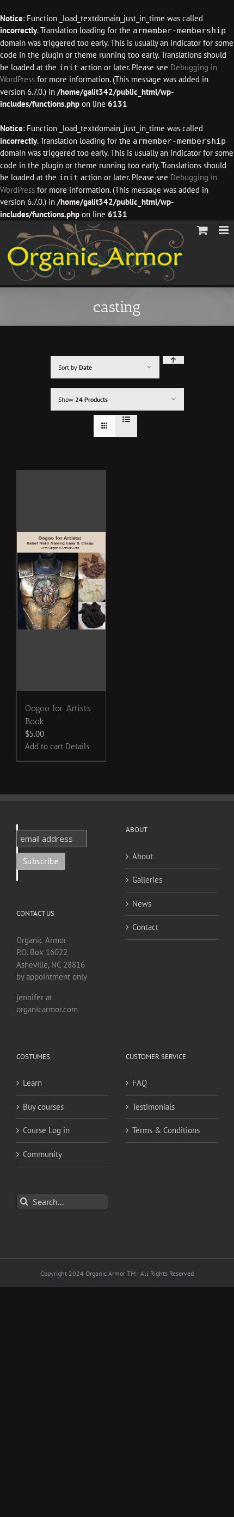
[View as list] (126, 419)
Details (77, 746)
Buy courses (43, 1107)
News (141, 903)
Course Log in (46, 1130)
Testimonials (153, 1107)
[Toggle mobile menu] (224, 230)
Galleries (147, 879)
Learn (32, 1083)
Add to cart (44, 746)
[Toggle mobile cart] (202, 230)
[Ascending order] (173, 360)
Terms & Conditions (166, 1130)
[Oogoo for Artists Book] (61, 580)
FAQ (139, 1083)
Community (42, 1154)
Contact (145, 927)
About (142, 856)
